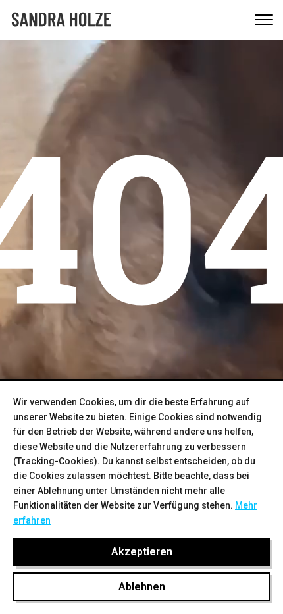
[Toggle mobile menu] (264, 19)
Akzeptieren (141, 551)
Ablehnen (141, 586)
